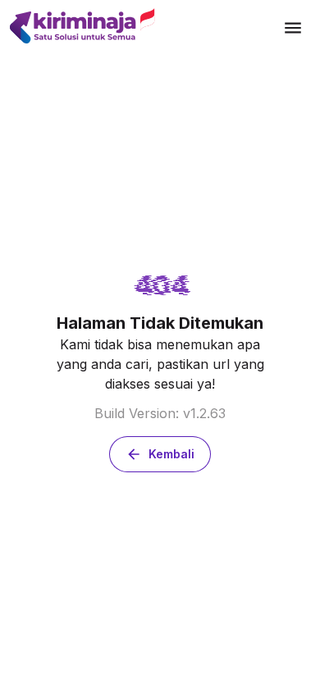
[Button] (293, 28)
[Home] (143, 27)
